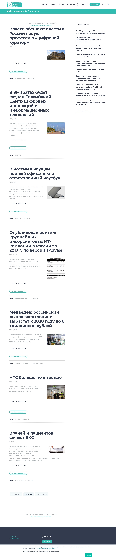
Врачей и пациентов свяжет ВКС (31, 435)
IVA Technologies (19, 480)
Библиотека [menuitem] (70, 4)
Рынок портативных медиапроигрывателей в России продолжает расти (88, 39)
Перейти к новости (18, 71)
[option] (37, 66)
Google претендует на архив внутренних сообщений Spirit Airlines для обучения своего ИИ (90, 87)
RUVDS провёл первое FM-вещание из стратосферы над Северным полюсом (90, 32)
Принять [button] (89, 555)
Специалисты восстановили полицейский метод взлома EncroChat (90, 95)
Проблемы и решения (39, 363)
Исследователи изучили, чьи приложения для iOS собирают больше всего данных (91, 102)
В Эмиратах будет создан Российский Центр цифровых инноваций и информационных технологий (30, 103)
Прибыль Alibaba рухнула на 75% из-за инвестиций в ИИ (90, 56)
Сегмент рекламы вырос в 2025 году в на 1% (90, 71)
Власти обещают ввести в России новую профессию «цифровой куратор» (36, 35)
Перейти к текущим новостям (41, 25)
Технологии (31, 78)
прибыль (17, 419)
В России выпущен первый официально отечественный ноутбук (34, 173)
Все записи (28, 494)
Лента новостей (17, 11)
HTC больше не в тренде (35, 377)
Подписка (94, 4)
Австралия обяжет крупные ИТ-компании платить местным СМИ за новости (89, 48)
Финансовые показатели (21, 298)
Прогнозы (17, 363)
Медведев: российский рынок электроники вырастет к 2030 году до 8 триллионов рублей (37, 319)
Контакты (82, 4)
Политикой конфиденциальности (46, 548)
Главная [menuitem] (44, 4)
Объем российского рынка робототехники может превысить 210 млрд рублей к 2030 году (90, 63)
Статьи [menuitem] (61, 4)
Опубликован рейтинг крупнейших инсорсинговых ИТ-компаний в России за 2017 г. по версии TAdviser (36, 241)
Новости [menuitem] (53, 4)
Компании (27, 218)
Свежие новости (83, 24)
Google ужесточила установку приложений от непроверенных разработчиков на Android (88, 78)
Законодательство (20, 78)
